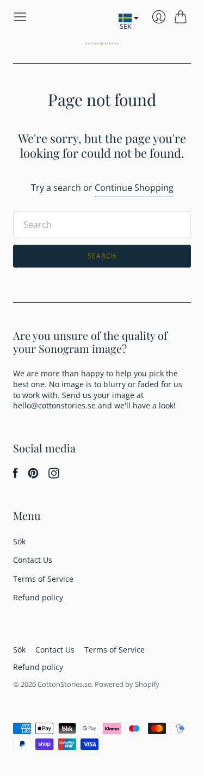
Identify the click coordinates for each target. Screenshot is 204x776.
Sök (19, 541)
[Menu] (20, 16)
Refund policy (38, 597)
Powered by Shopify (127, 684)
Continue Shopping (134, 188)
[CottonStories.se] (102, 43)
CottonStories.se (64, 684)
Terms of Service (43, 579)
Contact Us (32, 560)
